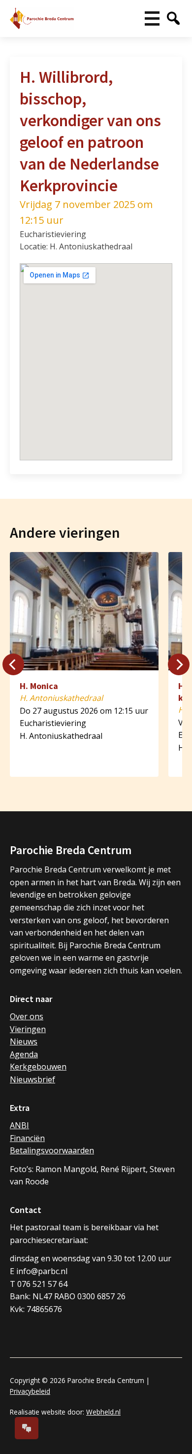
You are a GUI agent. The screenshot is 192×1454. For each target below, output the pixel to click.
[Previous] (13, 664)
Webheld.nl (103, 1412)
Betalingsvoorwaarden (52, 1150)
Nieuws (23, 1041)
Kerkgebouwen (38, 1066)
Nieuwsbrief (32, 1079)
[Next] (179, 664)
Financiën (27, 1138)
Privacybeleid (30, 1391)
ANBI (19, 1125)
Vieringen (28, 1029)
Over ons (26, 1016)
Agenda (24, 1054)
